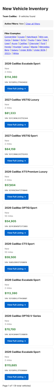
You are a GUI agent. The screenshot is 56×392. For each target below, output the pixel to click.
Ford (43, 43)
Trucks (31, 40)
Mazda (34, 46)
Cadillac (23, 43)
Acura (14, 43)
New (45, 40)
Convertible (10, 36)
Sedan (16, 40)
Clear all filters (33, 23)
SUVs (23, 40)
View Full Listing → (16, 88)
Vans (38, 40)
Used (7, 43)
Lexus (26, 46)
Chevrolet (34, 43)
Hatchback (32, 36)
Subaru (14, 50)
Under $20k (40, 50)
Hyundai (17, 46)
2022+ (8, 53)
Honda (8, 46)
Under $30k (26, 50)
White (16, 53)
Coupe (21, 36)
